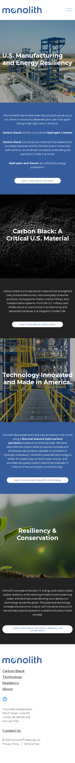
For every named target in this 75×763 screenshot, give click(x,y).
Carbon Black (13, 671)
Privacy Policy (10, 743)
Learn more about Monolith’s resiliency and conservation (37, 629)
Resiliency (10, 683)
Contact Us (11, 731)
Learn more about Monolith (38, 180)
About (7, 689)
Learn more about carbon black (37, 324)
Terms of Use (31, 743)
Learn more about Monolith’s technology (37, 480)
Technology (12, 677)
